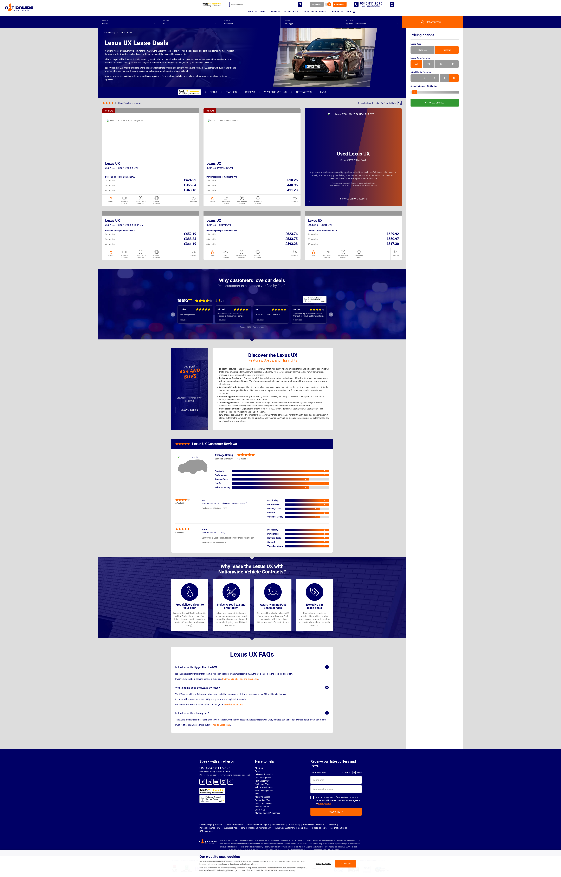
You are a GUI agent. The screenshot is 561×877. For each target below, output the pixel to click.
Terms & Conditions (234, 825)
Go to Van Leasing (263, 803)
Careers (218, 825)
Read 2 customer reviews (129, 103)
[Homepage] (19, 7)
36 (441, 64)
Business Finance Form (234, 828)
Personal (339, 4)
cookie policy (289, 870)
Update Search (434, 22)
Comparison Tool (262, 800)
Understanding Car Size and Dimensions (240, 679)
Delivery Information (264, 774)
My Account (392, 4)
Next (331, 314)
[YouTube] (216, 782)
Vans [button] (262, 12)
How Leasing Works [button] (315, 12)
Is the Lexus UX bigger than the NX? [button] (196, 667)
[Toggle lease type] (328, 4)
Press (257, 771)
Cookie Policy (294, 825)
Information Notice (338, 828)
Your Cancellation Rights (257, 825)
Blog (257, 794)
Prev (173, 314)
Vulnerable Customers (285, 828)
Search (300, 4)
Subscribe (334, 812)
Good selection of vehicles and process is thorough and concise (193, 314)
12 (454, 78)
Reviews (250, 92)
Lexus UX (112, 163)
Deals (213, 92)
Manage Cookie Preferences (267, 813)
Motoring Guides (262, 797)
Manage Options (323, 863)
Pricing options (422, 35)
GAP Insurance (206, 831)
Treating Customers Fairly (259, 828)
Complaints (303, 828)
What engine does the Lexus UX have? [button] (197, 687)
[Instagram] (223, 782)
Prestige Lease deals (221, 725)
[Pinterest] (230, 782)
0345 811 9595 (356, 4)
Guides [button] (336, 12)
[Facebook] (202, 782)
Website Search (262, 806)
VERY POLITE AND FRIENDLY (230, 315)
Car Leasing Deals (263, 777)
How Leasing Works (264, 790)
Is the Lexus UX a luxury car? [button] (192, 713)
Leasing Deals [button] (290, 12)
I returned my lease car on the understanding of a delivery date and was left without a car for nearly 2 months (308, 314)
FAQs (323, 92)
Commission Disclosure (313, 825)
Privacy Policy (324, 803)
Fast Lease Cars (262, 781)
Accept (348, 864)
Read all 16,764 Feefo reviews (252, 327)
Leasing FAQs (205, 825)
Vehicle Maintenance (264, 787)
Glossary (332, 825)
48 (453, 64)
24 (428, 64)
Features (231, 92)
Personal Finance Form (209, 828)
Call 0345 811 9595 (215, 768)
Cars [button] (251, 12)
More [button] (348, 12)
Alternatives (304, 92)
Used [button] (274, 12)
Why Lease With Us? (275, 92)
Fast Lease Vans (262, 784)
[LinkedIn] (209, 782)
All (416, 64)
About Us (259, 768)
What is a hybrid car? (233, 704)
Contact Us (260, 810)
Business (317, 4)
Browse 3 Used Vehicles (352, 199)
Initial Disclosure (319, 828)
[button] (128, 22)
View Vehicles (188, 410)
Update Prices (436, 103)
